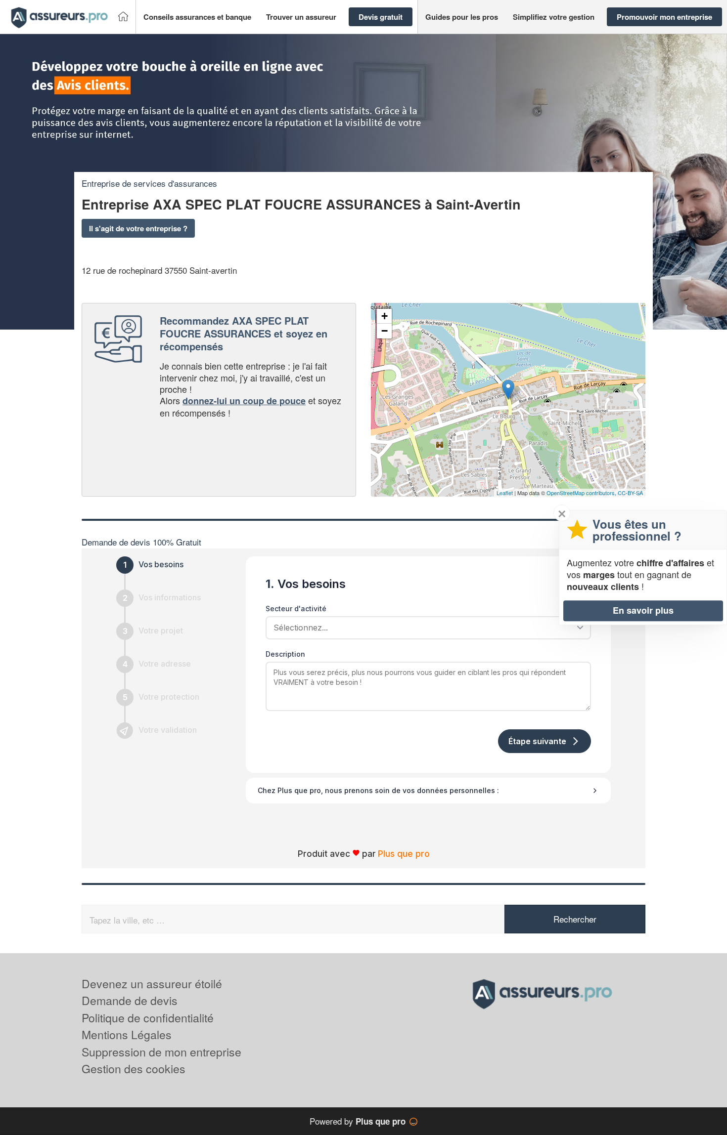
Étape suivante (537, 741)
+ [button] (384, 316)
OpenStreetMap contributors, (582, 493)
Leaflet (505, 493)
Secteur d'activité (296, 608)
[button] (197, 17)
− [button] (384, 331)
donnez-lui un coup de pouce (244, 400)
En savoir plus (643, 610)
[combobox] (424, 627)
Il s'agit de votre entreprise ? (138, 228)
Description (285, 654)
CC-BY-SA (630, 493)
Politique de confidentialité (148, 1017)
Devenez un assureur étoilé (152, 983)
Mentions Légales (127, 1034)
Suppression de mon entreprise (161, 1052)
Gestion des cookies (133, 1068)
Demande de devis (130, 1000)
